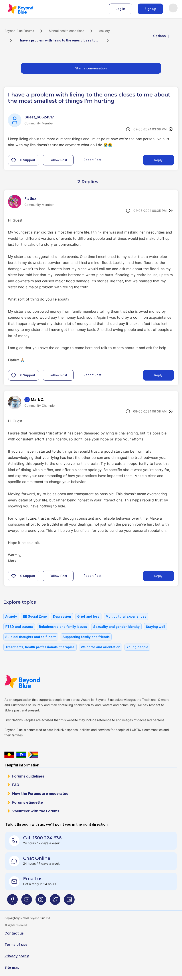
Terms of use (16, 944)
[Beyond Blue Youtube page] (27, 901)
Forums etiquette (27, 802)
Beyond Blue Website (31, 681)
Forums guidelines (28, 776)
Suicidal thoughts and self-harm (30, 637)
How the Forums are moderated (40, 793)
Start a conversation (91, 68)
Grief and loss (88, 616)
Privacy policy (16, 956)
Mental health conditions (66, 31)
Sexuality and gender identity (116, 626)
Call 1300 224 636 (42, 837)
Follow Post (58, 160)
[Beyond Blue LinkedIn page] (69, 901)
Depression (62, 616)
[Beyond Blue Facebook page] (12, 901)
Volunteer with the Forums (35, 811)
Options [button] (159, 36)
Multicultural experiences (126, 616)
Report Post (92, 160)
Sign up (150, 9)
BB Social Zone (35, 616)
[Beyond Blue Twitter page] (55, 901)
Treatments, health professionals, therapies (40, 647)
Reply (158, 160)
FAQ (15, 785)
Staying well (155, 626)
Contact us (14, 933)
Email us (33, 878)
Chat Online (36, 858)
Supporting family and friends (86, 637)
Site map (12, 967)
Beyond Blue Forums (26, 9)
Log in (120, 9)
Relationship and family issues (63, 626)
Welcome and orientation (100, 647)
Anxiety (104, 31)
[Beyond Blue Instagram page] (41, 901)
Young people (137, 647)
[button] (13, 160)
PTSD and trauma (19, 626)
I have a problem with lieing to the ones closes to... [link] (58, 40)
